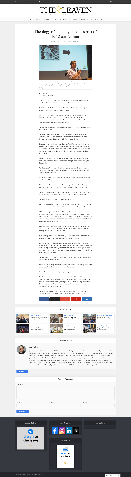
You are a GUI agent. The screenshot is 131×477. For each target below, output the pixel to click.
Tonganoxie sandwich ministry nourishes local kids (72, 318)
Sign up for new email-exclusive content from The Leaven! (30, 2)
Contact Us (93, 19)
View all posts (22, 371)
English (110, 475)
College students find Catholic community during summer (105, 319)
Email (51, 402)
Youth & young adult (106, 315)
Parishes (70, 315)
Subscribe (83, 19)
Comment (19, 385)
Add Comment (68, 41)
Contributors (46, 19)
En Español (57, 19)
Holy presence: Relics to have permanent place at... (71, 328)
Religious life (38, 315)
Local (65, 28)
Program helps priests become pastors (103, 328)
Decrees (38, 19)
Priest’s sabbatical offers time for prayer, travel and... (39, 318)
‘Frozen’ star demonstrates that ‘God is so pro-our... (38, 328)
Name (19, 402)
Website (84, 402)
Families (33, 326)
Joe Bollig (77, 41)
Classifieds (74, 19)
